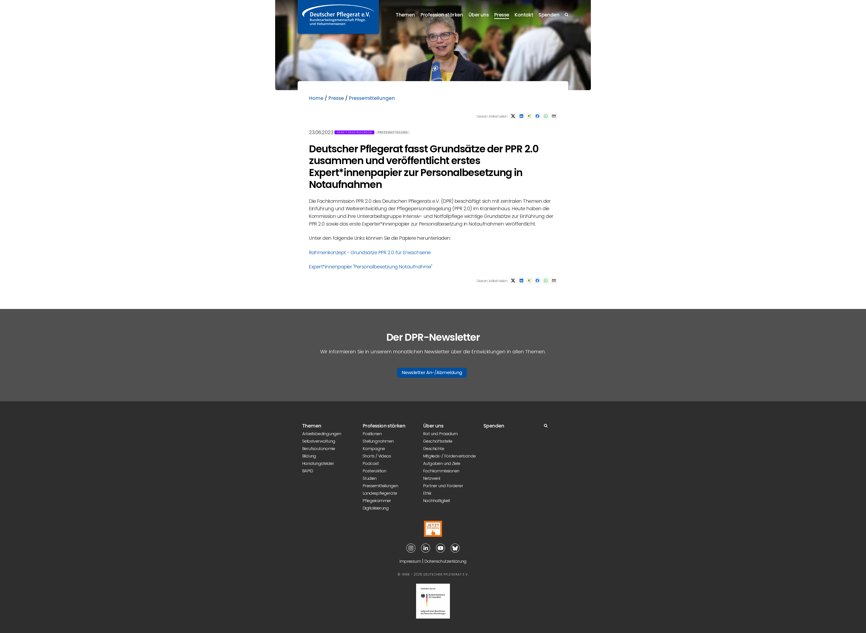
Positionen (372, 433)
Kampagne (374, 448)
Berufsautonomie (318, 448)
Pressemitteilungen (372, 98)
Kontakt (523, 14)
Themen (405, 14)
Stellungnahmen (378, 441)
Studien (370, 478)
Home (316, 98)
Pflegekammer (377, 500)
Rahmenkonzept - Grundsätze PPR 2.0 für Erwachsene (370, 252)
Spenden (549, 14)
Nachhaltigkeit (436, 500)
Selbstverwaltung (318, 441)
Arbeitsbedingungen (354, 132)
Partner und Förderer (443, 486)
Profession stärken (441, 14)
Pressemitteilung (393, 132)
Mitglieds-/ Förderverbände (449, 456)
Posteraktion (374, 471)
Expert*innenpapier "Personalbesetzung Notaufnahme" (370, 266)
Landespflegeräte (380, 493)
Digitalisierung (376, 508)
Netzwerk (431, 478)
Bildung (309, 456)
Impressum (410, 561)
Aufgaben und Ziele (441, 463)
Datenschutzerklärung (445, 561)
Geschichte (433, 448)
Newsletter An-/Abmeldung (432, 372)
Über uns (478, 14)
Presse (501, 14)
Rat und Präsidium (440, 433)
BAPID (307, 471)
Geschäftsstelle (437, 441)
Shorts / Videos (377, 456)
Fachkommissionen (441, 471)
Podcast (371, 463)
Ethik (427, 493)
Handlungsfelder (318, 463)
